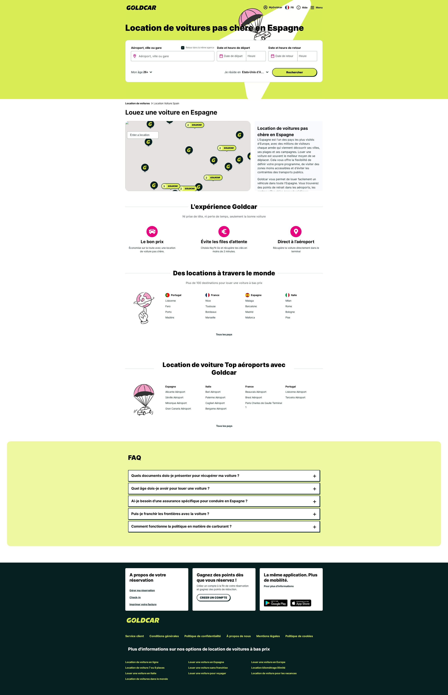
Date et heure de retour (284, 48)
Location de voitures (137, 103)
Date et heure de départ (233, 48)
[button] (189, 151)
